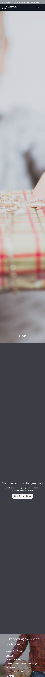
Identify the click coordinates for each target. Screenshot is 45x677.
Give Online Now (22, 496)
